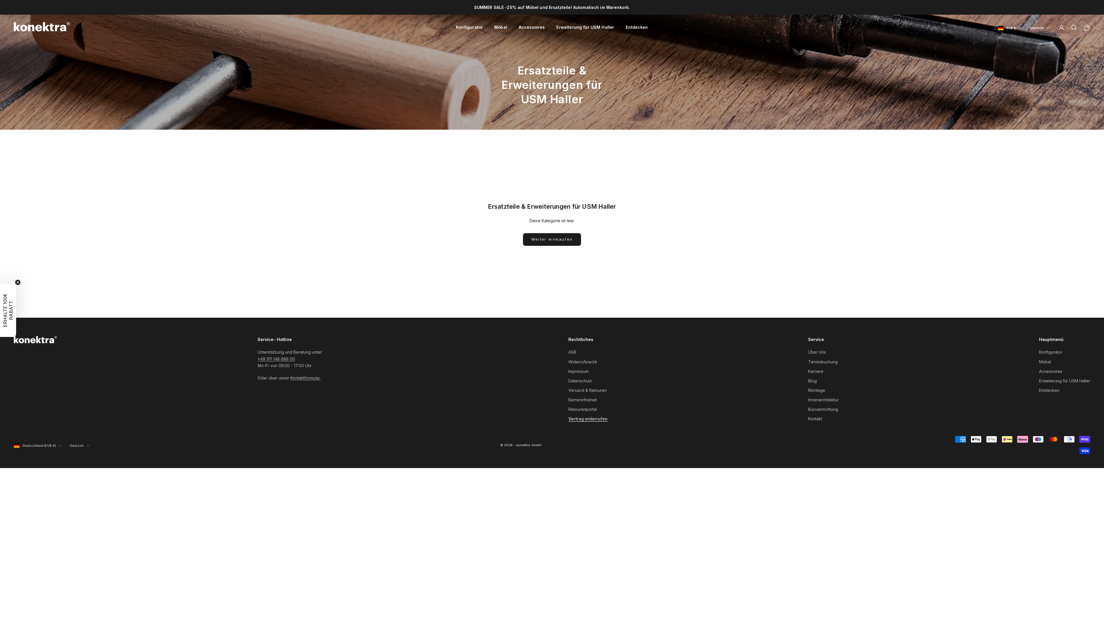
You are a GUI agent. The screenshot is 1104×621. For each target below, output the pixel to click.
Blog (812, 380)
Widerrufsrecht (582, 361)
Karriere (815, 371)
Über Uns (817, 352)
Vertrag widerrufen (587, 418)
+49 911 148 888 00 (276, 358)
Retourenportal (582, 409)
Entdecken (637, 27)
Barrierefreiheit (582, 399)
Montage (816, 390)
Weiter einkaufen (552, 239)
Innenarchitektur (823, 399)
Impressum (578, 371)
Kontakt (815, 418)
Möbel (500, 27)
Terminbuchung (823, 361)
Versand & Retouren (587, 390)
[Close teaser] (18, 282)
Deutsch (1039, 28)
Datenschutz (580, 380)
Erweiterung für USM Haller (585, 27)
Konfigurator (469, 27)
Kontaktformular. (305, 377)
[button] (8, 310)
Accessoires (532, 27)
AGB (572, 352)
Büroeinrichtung (823, 409)
